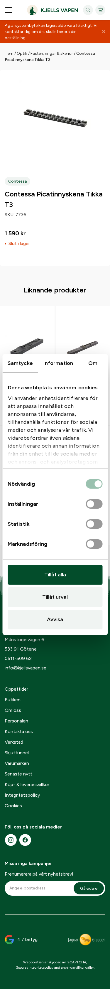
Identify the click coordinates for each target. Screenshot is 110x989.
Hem (9, 53)
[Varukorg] (100, 10)
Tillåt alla (55, 574)
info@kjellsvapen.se (25, 668)
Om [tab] (92, 363)
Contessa (17, 181)
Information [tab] (58, 363)
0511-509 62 (18, 658)
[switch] (94, 504)
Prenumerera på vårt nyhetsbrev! (39, 874)
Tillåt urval (55, 597)
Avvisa (55, 619)
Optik (22, 53)
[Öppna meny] (8, 10)
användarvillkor (72, 967)
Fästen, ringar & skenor (52, 53)
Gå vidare (88, 888)
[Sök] (88, 10)
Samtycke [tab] (20, 363)
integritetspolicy (41, 967)
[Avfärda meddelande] (104, 32)
